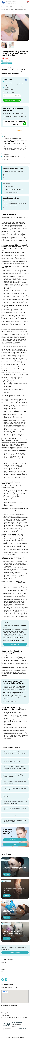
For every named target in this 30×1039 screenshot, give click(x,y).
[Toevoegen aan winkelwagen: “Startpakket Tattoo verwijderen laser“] (24, 123)
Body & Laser (14, 9)
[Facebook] (2, 979)
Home (2, 9)
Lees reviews (4, 134)
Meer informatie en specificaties (10, 73)
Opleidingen (7, 9)
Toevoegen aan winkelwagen (12, 100)
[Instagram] (6, 979)
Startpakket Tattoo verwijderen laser (15, 121)
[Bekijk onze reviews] (15, 1026)
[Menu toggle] (26, 6)
